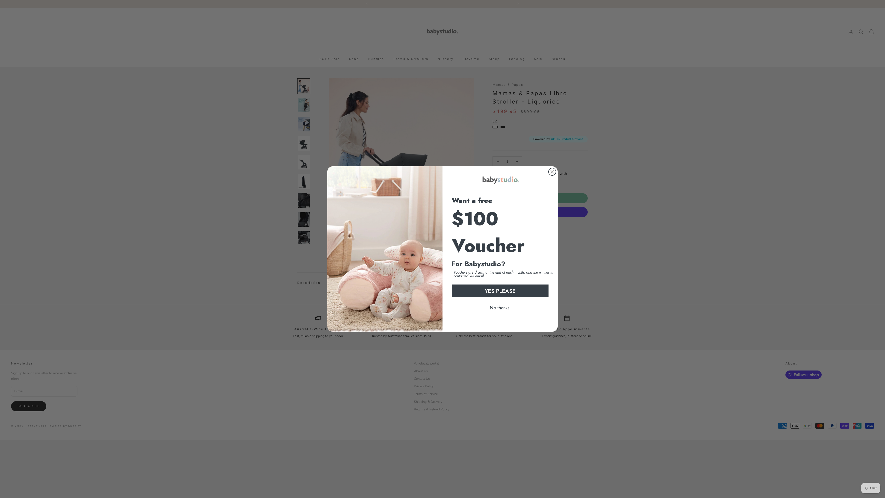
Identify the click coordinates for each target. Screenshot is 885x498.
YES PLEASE (500, 291)
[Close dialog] (552, 171)
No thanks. (500, 308)
